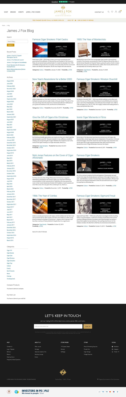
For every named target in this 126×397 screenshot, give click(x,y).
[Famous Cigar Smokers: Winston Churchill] (98, 90)
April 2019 (9, 160)
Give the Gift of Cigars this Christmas (50, 117)
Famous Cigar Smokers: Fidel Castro (50, 39)
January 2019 (10, 168)
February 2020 (11, 137)
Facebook (116, 346)
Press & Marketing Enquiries (90, 346)
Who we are (38, 346)
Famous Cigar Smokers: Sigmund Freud (96, 195)
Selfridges (63, 351)
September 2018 (11, 176)
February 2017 (11, 222)
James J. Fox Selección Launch (15, 60)
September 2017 (11, 204)
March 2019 (10, 163)
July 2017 (9, 209)
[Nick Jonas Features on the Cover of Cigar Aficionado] (53, 168)
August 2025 (10, 91)
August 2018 (10, 178)
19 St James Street (65, 346)
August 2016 (10, 238)
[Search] (108, 12)
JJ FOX (70, 70)
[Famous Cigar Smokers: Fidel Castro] (53, 50)
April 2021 (9, 127)
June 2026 (10, 83)
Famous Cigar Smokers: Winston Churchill (97, 79)
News (8, 273)
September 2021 (11, 117)
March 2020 (10, 135)
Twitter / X (116, 351)
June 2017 (10, 212)
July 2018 (9, 181)
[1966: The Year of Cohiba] (53, 206)
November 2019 (11, 145)
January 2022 (10, 114)
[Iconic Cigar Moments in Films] (98, 128)
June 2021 (10, 122)
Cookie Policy (58, 379)
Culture (41, 70)
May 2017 (9, 214)
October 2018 (10, 173)
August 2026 (10, 81)
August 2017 (10, 207)
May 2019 (9, 158)
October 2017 (10, 202)
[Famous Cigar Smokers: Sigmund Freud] (98, 206)
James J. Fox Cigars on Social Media (16, 62)
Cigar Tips (9, 263)
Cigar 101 (9, 250)
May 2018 (9, 184)
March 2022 (10, 112)
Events (9, 268)
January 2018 (10, 194)
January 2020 (10, 140)
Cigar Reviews (10, 258)
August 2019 (10, 153)
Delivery (9, 351)
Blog (8, 25)
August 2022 (10, 101)
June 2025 (10, 96)
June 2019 (10, 155)
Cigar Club (9, 255)
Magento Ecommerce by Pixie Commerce (109, 379)
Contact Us (9, 346)
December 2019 (11, 142)
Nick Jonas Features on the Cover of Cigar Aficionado (52, 156)
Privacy (69, 379)
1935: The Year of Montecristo (91, 39)
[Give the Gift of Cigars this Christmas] (53, 128)
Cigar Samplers (44, 146)
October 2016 (10, 232)
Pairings (9, 276)
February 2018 (11, 191)
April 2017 (9, 217)
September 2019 (11, 150)
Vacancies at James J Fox (40, 351)
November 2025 (11, 88)
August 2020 (10, 132)
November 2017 (11, 199)
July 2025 (9, 94)
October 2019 (10, 148)
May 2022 (9, 106)
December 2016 (11, 227)
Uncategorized (11, 278)
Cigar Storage (87, 351)
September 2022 (11, 99)
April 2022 (9, 109)
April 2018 (9, 186)
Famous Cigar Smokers (88, 155)
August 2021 (10, 119)
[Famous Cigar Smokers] (98, 166)
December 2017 (11, 196)
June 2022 (10, 104)
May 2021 (9, 124)
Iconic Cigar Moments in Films (91, 117)
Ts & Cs (65, 379)
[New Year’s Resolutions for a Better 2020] (53, 90)
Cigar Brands (87, 70)
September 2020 (11, 130)
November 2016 (11, 230)
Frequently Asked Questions (13, 359)
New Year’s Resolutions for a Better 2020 (52, 79)
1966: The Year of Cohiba (44, 195)
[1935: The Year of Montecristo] (98, 50)
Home (3, 25)
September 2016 (11, 235)
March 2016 (10, 240)
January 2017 (10, 225)
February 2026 (11, 86)
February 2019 (11, 166)
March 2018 (10, 189)
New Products (10, 271)
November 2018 (11, 171)
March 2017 (10, 220)
